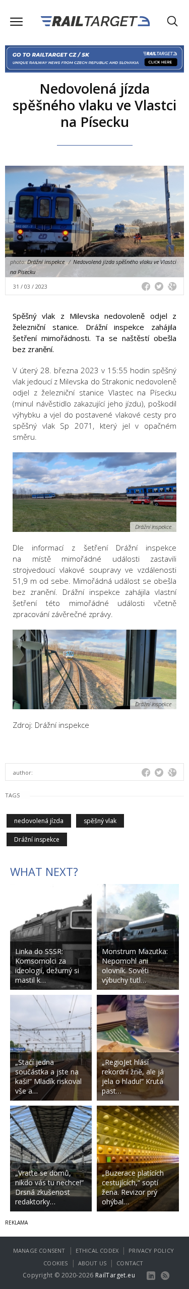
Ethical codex (97, 1250)
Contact (129, 1263)
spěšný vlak (100, 821)
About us (92, 1263)
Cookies (55, 1263)
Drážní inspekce (36, 839)
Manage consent (39, 1250)
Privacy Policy (151, 1250)
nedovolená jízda (39, 821)
